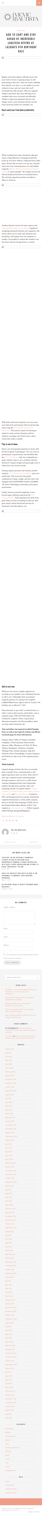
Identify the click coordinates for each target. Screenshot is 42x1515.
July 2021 (8, 1281)
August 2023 (9, 1186)
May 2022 (8, 1243)
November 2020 (10, 1311)
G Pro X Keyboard (11, 457)
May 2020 (8, 1334)
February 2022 (10, 1254)
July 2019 (8, 1372)
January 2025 (9, 1121)
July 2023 (8, 1190)
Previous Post (10, 842)
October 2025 (10, 1087)
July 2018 (8, 1414)
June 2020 (8, 1330)
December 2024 (10, 1125)
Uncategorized (10, 1470)
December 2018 (10, 1399)
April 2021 (8, 1292)
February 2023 (10, 1209)
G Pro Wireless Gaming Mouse (20, 473)
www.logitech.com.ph (18, 808)
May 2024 (8, 1152)
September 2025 (11, 1091)
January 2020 (9, 1349)
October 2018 (10, 1406)
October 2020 (10, 1315)
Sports (7, 1459)
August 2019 (9, 1368)
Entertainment (10, 1436)
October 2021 (10, 1269)
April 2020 (8, 1338)
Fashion (8, 1440)
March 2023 (9, 1205)
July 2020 (8, 1326)
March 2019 (9, 1387)
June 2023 (8, 1193)
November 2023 (10, 1174)
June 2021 (8, 1285)
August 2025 (9, 1095)
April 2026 (8, 1064)
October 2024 (10, 1133)
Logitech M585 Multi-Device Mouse (15, 228)
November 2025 (10, 1083)
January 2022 (9, 1258)
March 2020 (9, 1342)
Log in (7, 1481)
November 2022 (10, 1220)
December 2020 (10, 1307)
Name (6, 929)
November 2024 (10, 1129)
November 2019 (10, 1357)
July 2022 (8, 1235)
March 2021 (9, 1296)
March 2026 (9, 1068)
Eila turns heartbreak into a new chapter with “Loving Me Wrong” (19, 1010)
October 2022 (10, 1224)
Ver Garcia (9, 1036)
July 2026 (8, 1053)
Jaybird (8, 794)
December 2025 (10, 1079)
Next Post (34, 842)
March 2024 (9, 1159)
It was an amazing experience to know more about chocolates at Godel (20, 1030)
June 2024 (8, 1148)
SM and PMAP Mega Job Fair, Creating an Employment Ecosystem (19, 998)
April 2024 (8, 1155)
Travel (7, 1467)
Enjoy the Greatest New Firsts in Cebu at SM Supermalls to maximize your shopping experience (19, 875)
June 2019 (8, 1376)
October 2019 (10, 1361)
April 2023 (8, 1201)
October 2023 (10, 1178)
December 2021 (10, 1262)
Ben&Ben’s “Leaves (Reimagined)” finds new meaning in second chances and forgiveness (21, 992)
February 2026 (10, 1072)
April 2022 (8, 1247)
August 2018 (9, 1410)
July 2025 (8, 1098)
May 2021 (8, 1288)
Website (6, 945)
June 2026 (8, 1056)
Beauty (7, 1432)
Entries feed (9, 1485)
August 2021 (9, 1277)
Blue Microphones (21, 794)
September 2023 (11, 1182)
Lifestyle (21, 30)
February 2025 (10, 1117)
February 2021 (10, 1300)
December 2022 (10, 1216)
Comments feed (11, 1489)
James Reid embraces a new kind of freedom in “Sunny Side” (17, 1004)
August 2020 (9, 1323)
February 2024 (10, 1163)
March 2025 (9, 1114)
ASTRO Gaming (16, 791)
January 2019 (9, 1395)
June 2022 (8, 1239)
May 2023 (8, 1197)
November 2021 (10, 1266)
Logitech (33, 788)
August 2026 (9, 1049)
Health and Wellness (12, 1448)
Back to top (33, 1512)
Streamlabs (27, 791)
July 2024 (8, 1144)
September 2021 (11, 1273)
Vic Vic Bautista (18, 816)
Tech (7, 1463)
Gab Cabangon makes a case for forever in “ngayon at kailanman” (20, 1016)
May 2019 (8, 1380)
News (7, 1455)
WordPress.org (10, 1493)
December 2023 (10, 1171)
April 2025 (8, 1110)
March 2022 (9, 1250)
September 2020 (11, 1319)
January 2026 (9, 1075)
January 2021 (9, 1304)
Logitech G (6, 791)
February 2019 (10, 1391)
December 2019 (10, 1353)
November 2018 (10, 1403)
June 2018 (8, 1418)
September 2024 (11, 1136)
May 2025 (8, 1106)
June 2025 (8, 1102)
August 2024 (9, 1140)
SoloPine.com (15, 1510)
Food (7, 1444)
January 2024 (9, 1167)
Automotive (9, 1429)
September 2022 (11, 1228)
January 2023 (9, 1212)
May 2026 (8, 1060)
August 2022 (9, 1231)
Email (6, 937)
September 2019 (11, 1364)
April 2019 (8, 1383)
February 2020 (10, 1345)
